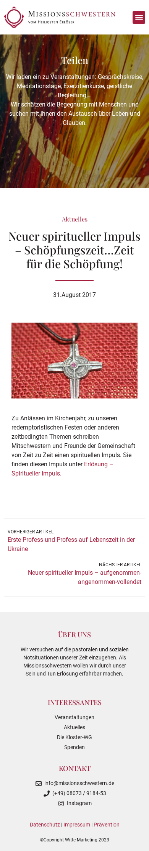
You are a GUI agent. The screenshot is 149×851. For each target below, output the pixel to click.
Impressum (76, 824)
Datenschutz (45, 824)
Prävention (107, 824)
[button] (139, 17)
